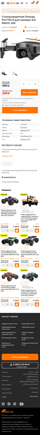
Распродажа (6, 389)
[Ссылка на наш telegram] (3, 403)
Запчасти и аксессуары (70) (27, 286)
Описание (6, 163)
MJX (17, 224)
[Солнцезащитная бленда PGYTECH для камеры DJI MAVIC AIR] (4, 73)
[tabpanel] (20, 49)
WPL (37, 224)
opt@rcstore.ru (32, 376)
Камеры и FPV (25, 139)
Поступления (6, 376)
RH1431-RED (5, 298)
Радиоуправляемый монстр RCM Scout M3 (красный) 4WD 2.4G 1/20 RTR (30, 253)
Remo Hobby (14, 298)
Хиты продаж (6, 384)
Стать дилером (20, 110)
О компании (34, 388)
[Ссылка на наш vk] (14, 403)
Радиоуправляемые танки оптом (9, 328)
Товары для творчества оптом (30, 344)
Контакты (35, 392)
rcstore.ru (20, 422)
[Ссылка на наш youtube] (21, 404)
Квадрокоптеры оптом (9, 324)
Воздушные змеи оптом (28, 338)
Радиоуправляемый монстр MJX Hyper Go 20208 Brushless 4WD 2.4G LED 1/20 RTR (9, 212)
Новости (5, 372)
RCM (17, 258)
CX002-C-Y (24, 224)
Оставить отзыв (32, 27)
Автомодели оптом (28, 324)
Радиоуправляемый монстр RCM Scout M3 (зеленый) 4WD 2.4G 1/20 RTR (10, 253)
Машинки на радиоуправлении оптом (8, 345)
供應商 (4, 397)
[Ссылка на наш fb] (8, 403)
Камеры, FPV (24, 130)
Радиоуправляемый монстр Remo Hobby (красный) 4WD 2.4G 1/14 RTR (10, 288)
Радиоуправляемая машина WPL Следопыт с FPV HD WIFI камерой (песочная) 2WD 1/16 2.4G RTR (29, 218)
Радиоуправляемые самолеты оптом (9, 333)
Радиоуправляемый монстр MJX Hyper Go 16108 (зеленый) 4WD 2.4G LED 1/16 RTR (29, 292)
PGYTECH (23, 127)
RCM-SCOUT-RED (27, 258)
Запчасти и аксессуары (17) (27, 211)
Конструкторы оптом (9, 338)
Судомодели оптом (28, 327)
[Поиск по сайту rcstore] (27, 3)
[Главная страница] (4, 11)
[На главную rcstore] (13, 3)
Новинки (6, 190)
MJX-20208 (5, 224)
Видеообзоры (7, 393)
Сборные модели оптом (28, 333)
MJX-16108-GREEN (27, 298)
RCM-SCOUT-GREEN (7, 258)
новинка (4, 194)
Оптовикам (34, 396)
